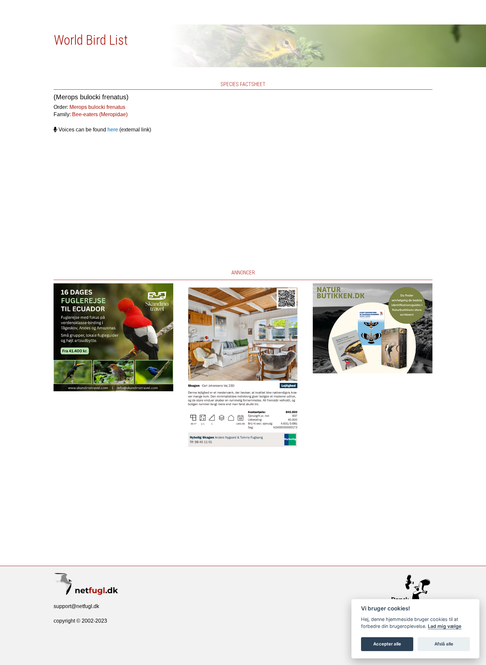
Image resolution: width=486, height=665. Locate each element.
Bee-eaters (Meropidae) (100, 114)
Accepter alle (387, 643)
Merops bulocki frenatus (97, 107)
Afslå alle (443, 643)
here (112, 129)
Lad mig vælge (445, 626)
